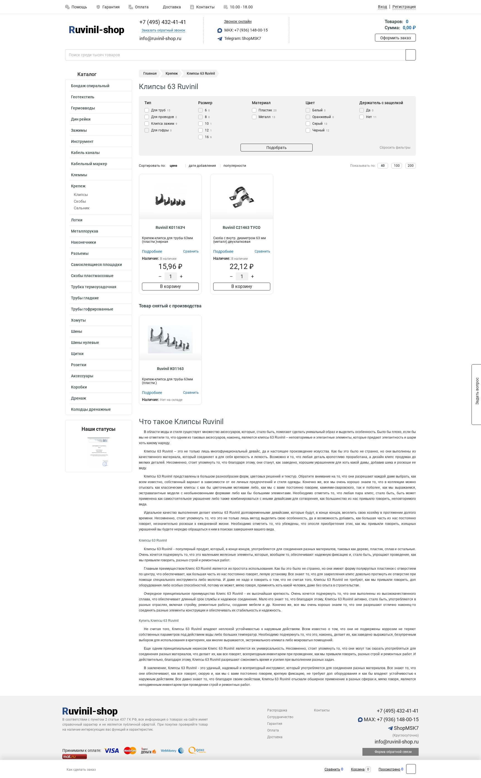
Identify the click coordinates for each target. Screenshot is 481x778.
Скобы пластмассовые (92, 275)
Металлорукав (84, 231)
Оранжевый (323, 117)
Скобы (80, 201)
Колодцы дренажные (91, 409)
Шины (76, 331)
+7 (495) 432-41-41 (162, 22)
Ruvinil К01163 (170, 368)
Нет (371, 117)
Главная (150, 73)
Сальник (82, 208)
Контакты (205, 7)
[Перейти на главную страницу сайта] (96, 30)
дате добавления (202, 166)
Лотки (76, 220)
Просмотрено (389, 769)
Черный (320, 130)
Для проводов (164, 117)
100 (397, 166)
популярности (235, 166)
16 (208, 137)
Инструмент (82, 141)
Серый (319, 124)
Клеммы (79, 175)
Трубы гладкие (85, 298)
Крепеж (78, 186)
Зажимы (79, 130)
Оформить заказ (395, 38)
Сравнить (332, 769)
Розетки (78, 365)
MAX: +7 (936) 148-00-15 (246, 30)
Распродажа (277, 710)
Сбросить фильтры (395, 148)
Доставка (171, 7)
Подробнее (152, 251)
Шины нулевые (85, 342)
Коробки (79, 387)
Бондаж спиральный (90, 86)
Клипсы (81, 194)
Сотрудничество (280, 717)
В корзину (170, 286)
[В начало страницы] (411, 769)
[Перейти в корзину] (379, 25)
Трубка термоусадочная (93, 287)
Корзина (358, 769)
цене (173, 166)
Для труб (160, 110)
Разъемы (80, 253)
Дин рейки (80, 119)
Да (370, 110)
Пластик (268, 110)
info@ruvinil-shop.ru (396, 742)
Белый (319, 110)
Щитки (77, 353)
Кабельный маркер (89, 164)
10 (208, 124)
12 (208, 130)
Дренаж (78, 398)
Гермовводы (83, 108)
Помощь (79, 7)
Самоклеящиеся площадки (96, 264)
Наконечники (83, 242)
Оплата (142, 7)
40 (383, 166)
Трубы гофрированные (92, 309)
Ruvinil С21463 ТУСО (242, 227)
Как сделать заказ (81, 770)
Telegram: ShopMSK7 (242, 38)
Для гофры (161, 130)
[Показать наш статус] (98, 452)
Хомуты (78, 320)
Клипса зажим (164, 124)
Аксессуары (82, 376)
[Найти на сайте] (411, 54)
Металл (267, 117)
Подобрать (276, 147)
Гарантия (111, 7)
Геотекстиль (82, 97)
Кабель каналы (85, 152)
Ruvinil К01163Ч (170, 227)
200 (411, 166)
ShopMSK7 (406, 728)
